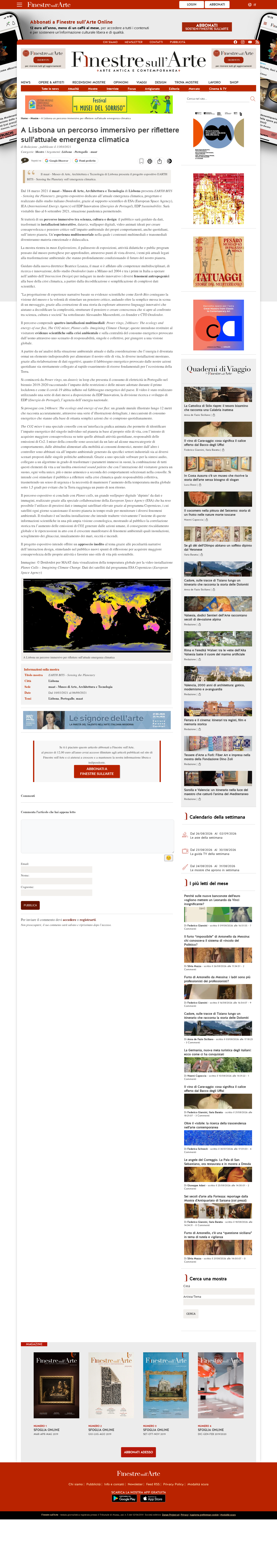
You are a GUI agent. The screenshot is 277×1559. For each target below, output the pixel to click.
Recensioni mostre (88, 82)
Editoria (174, 89)
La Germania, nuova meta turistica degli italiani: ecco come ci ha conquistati (217, 1052)
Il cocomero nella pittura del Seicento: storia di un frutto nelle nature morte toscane (217, 513)
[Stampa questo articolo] (149, 162)
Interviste (113, 89)
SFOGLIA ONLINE (46, 1430)
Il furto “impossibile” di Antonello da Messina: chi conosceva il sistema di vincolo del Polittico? (217, 941)
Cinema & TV (218, 89)
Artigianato (152, 89)
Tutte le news (50, 89)
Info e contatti (114, 1484)
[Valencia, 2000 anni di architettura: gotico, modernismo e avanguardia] (218, 674)
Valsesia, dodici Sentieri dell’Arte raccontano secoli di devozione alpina (215, 617)
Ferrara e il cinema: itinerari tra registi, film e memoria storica (215, 722)
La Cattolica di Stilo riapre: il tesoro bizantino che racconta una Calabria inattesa (216, 408)
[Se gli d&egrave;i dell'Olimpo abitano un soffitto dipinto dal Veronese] (218, 534)
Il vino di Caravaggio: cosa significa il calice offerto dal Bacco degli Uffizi (215, 443)
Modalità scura (197, 1484)
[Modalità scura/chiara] (169, 162)
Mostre (93, 89)
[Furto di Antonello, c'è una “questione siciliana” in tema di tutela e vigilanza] (218, 1248)
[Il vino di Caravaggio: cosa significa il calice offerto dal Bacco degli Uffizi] (218, 430)
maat (94, 152)
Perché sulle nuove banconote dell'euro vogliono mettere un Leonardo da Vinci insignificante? (212, 900)
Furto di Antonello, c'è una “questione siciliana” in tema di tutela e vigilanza (218, 1235)
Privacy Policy (173, 1484)
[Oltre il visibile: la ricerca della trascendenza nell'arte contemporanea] (218, 1138)
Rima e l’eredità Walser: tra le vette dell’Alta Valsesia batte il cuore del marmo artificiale (215, 652)
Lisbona (67, 152)
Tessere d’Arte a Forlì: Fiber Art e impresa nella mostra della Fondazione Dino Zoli (217, 757)
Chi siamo (110, 42)
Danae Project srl (170, 1514)
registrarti (88, 919)
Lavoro (214, 82)
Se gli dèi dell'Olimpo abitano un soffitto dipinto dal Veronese (218, 547)
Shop (234, 82)
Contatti (156, 42)
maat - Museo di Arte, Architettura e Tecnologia (80, 686)
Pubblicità (177, 42)
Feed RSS (153, 1484)
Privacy (184, 1514)
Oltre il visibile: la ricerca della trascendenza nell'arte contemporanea (215, 1125)
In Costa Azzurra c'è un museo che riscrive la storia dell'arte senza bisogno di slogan (216, 478)
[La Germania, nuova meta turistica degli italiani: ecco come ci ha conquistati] (218, 1065)
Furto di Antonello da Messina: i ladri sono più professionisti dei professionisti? (217, 979)
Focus (132, 89)
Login (191, 4)
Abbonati (217, 4)
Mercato (194, 89)
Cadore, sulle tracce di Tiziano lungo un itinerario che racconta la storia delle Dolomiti (216, 582)
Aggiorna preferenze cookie (204, 1514)
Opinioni (121, 82)
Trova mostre (186, 82)
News (25, 82)
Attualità (73, 89)
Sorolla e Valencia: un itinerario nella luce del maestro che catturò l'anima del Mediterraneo (216, 792)
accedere (69, 919)
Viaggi (141, 82)
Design (160, 82)
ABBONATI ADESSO (138, 1452)
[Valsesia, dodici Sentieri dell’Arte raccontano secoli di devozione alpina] (218, 604)
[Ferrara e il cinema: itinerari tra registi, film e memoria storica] (218, 709)
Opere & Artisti (51, 82)
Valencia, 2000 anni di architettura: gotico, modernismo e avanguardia (214, 687)
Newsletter (134, 42)
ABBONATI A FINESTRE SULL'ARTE (97, 771)
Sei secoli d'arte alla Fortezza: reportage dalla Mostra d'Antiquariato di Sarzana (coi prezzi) (216, 1198)
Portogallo (81, 152)
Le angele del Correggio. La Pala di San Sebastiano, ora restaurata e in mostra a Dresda (217, 1162)
